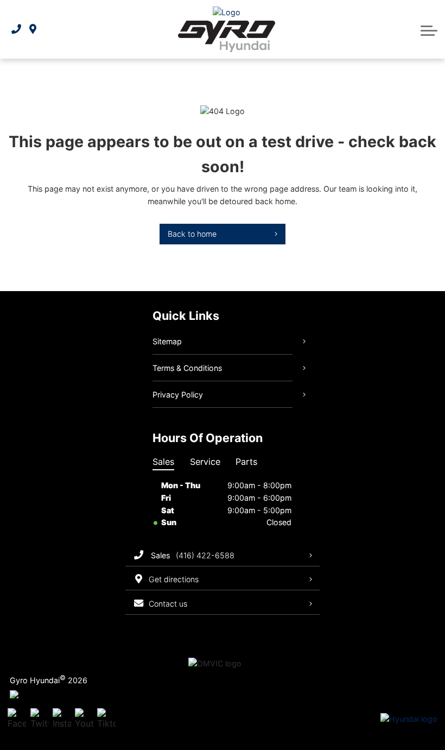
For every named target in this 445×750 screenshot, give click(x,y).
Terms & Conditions (187, 368)
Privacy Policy (177, 394)
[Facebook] (17, 719)
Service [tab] (205, 461)
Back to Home (192, 233)
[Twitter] (39, 719)
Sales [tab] (163, 461)
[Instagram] (62, 719)
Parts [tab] (246, 461)
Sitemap (167, 341)
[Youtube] (84, 719)
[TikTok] (106, 719)
